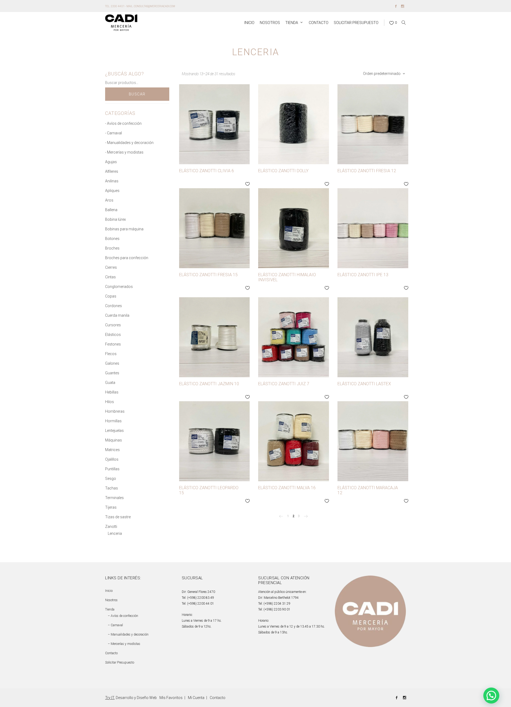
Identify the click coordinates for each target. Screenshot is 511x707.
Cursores (113, 325)
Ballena (111, 210)
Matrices (112, 450)
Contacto (111, 653)
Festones (113, 344)
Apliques (112, 190)
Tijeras (111, 507)
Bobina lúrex (115, 219)
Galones (112, 363)
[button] (491, 696)
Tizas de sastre (118, 517)
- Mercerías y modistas (124, 152)
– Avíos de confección (123, 616)
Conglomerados (119, 286)
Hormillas (113, 421)
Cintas (110, 277)
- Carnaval (113, 133)
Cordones (113, 306)
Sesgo (110, 478)
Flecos (111, 354)
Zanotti (111, 526)
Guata (110, 382)
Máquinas (113, 440)
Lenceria (115, 533)
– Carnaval (115, 625)
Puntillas (112, 469)
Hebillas (111, 392)
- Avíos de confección (123, 123)
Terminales (114, 498)
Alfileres (111, 171)
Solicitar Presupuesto (119, 662)
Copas (110, 296)
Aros (109, 200)
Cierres (111, 267)
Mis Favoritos (171, 698)
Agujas (111, 162)
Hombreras (115, 411)
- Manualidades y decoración (129, 142)
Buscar (137, 94)
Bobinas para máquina (124, 229)
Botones (112, 238)
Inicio (109, 591)
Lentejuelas (114, 430)
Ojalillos (111, 459)
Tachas (111, 488)
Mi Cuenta (196, 698)
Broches (112, 248)
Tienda (109, 609)
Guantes (112, 373)
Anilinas (111, 181)
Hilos (109, 402)
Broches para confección (126, 258)
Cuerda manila (117, 315)
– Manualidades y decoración (128, 634)
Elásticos (113, 334)
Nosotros (111, 600)
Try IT (109, 698)
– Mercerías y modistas (124, 644)
